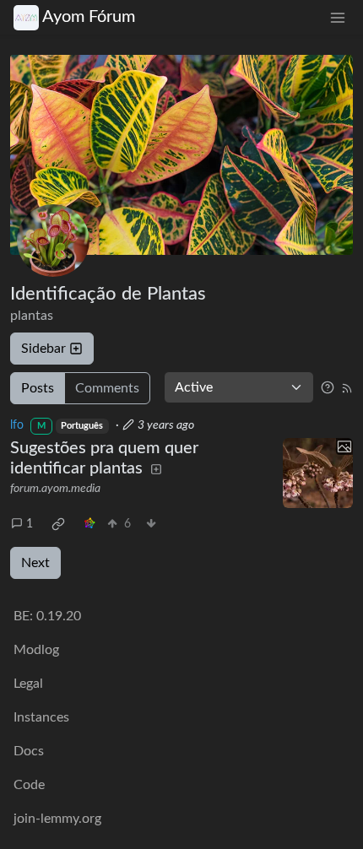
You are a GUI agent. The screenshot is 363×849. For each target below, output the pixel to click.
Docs (29, 751)
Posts (37, 388)
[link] (58, 524)
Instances (41, 717)
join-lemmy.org (57, 818)
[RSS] (347, 387)
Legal (28, 683)
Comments (107, 388)
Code (29, 785)
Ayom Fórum (88, 16)
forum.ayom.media (55, 489)
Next (35, 563)
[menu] (337, 17)
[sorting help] (327, 387)
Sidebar (43, 348)
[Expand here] (318, 473)
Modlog (36, 650)
